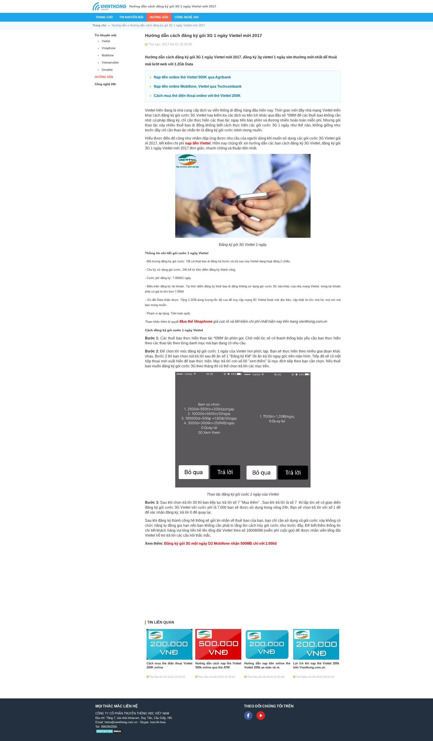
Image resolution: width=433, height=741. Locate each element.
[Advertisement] (243, 588)
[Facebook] (248, 715)
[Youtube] (260, 715)
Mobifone (108, 55)
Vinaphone (108, 48)
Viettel (106, 41)
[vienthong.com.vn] (109, 6)
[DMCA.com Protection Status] (109, 732)
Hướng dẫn (159, 17)
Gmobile (107, 69)
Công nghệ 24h (186, 17)
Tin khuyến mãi (131, 17)
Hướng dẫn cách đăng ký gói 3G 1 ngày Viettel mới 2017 (167, 25)
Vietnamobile (110, 62)
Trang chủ (104, 17)
